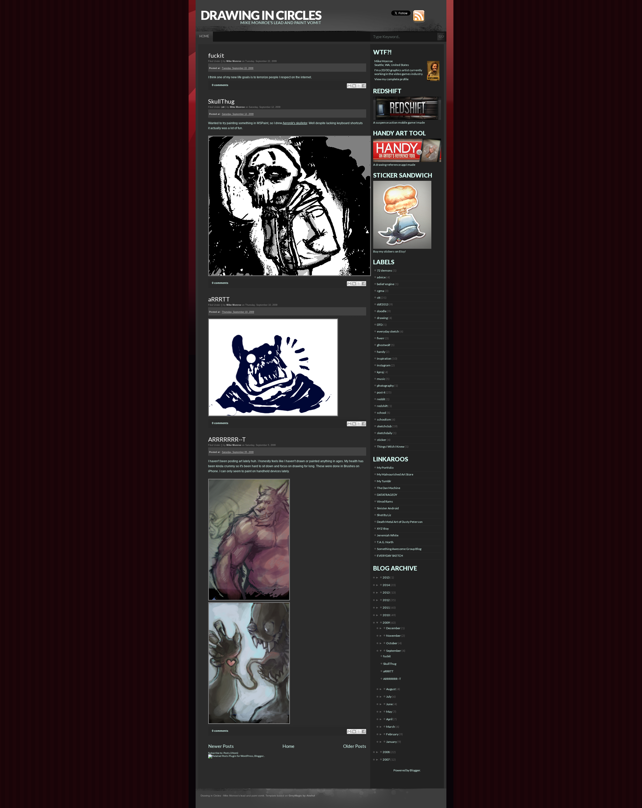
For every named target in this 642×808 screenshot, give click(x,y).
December (393, 628)
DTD (379, 325)
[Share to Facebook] (363, 85)
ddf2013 (382, 304)
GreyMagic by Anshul (302, 795)
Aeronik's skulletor (295, 123)
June (389, 704)
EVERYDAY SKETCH (390, 555)
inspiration (384, 358)
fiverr (380, 338)
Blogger (415, 770)
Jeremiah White (387, 535)
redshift (382, 406)
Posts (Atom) (230, 752)
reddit (381, 399)
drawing (382, 318)
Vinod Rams (385, 501)
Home (288, 746)
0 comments (220, 85)
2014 (386, 585)
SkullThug (221, 101)
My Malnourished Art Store (395, 474)
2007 (386, 759)
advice (381, 277)
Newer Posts (221, 746)
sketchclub (384, 426)
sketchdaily (384, 433)
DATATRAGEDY (387, 495)
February (392, 734)
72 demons (384, 270)
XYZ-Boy (383, 528)
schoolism (384, 419)
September (394, 651)
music (381, 379)
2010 (386, 615)
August (391, 689)
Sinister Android (388, 508)
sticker (381, 440)
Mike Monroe (383, 61)
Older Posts (354, 746)
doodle (381, 311)
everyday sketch (388, 331)
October (392, 643)
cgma (380, 291)
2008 (386, 752)
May (389, 711)
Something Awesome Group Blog (399, 549)
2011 (386, 607)
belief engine (385, 284)
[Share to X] (358, 85)
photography (385, 385)
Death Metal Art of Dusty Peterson (400, 522)
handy (381, 352)
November (393, 635)
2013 (386, 592)
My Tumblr (384, 481)
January (391, 742)
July (389, 696)
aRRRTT (219, 299)
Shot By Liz (384, 515)
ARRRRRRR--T (227, 439)
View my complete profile (391, 79)
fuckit (216, 55)
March (390, 727)
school (381, 413)
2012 (386, 600)
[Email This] (349, 85)
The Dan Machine (388, 488)
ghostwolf (383, 345)
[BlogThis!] (354, 85)
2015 (386, 577)
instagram (383, 365)
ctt (223, 107)
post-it (381, 392)
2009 (386, 622)
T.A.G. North (385, 542)
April (389, 719)
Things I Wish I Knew (390, 446)
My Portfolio (385, 467)
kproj (380, 372)
